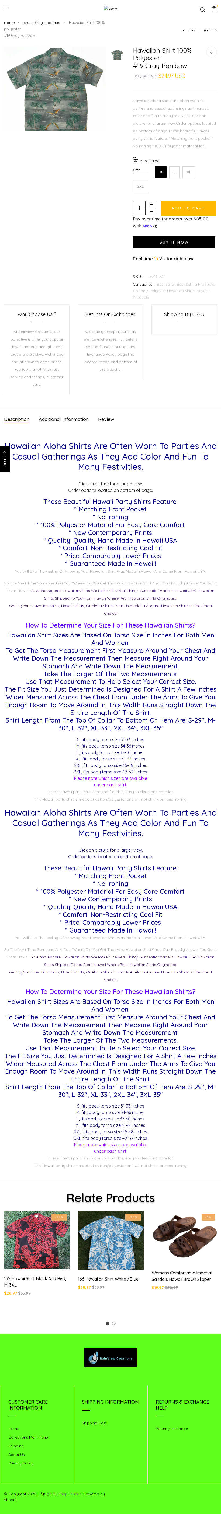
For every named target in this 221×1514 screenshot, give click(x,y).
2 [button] (115, 1324)
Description (16, 419)
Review (106, 419)
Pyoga (45, 1493)
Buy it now (174, 242)
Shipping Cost (94, 1423)
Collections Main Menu (28, 1437)
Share (5, 461)
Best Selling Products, (196, 284)
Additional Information (64, 419)
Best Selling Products (42, 22)
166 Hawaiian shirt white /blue (108, 1279)
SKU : (138, 276)
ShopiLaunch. (70, 1493)
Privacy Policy (20, 1463)
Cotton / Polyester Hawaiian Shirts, (164, 290)
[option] (55, 89)
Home (9, 22)
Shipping (16, 1445)
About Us (16, 1454)
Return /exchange (172, 1428)
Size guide (150, 160)
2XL (140, 186)
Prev (192, 30)
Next (208, 30)
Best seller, (167, 284)
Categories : (143, 284)
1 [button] (108, 1324)
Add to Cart (188, 208)
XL (189, 172)
